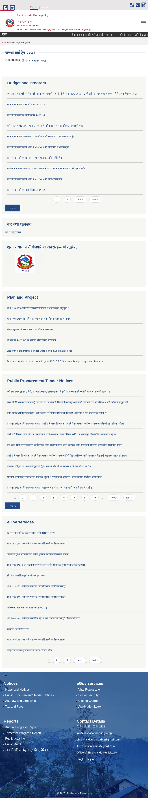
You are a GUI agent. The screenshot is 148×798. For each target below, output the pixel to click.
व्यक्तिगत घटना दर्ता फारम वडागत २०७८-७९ (27, 607)
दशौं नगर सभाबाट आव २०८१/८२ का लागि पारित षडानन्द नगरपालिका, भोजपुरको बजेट (45, 125)
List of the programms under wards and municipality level (39, 350)
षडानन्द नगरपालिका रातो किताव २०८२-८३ (26, 104)
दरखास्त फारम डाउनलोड (18, 628)
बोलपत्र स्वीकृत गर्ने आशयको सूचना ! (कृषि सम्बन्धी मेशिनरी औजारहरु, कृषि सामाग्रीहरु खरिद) (49, 466)
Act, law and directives (20, 701)
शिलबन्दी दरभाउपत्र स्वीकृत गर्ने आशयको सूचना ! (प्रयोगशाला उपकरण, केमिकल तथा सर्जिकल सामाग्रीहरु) (55, 477)
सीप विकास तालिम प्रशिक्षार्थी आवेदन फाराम (26, 575)
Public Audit (13, 744)
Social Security (88, 695)
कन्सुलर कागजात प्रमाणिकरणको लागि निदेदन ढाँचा (29, 650)
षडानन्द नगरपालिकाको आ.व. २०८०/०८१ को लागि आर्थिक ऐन (34, 157)
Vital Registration (89, 689)
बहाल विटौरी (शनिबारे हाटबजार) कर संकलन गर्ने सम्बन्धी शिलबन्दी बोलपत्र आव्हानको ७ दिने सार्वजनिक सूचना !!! (57, 412)
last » (95, 199)
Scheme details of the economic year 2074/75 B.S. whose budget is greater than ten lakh (57, 361)
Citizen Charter (88, 701)
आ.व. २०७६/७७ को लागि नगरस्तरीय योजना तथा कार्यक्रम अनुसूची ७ (38, 308)
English (34, 7)
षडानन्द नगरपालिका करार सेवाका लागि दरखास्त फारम (31, 532)
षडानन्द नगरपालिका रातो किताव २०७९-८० (26, 189)
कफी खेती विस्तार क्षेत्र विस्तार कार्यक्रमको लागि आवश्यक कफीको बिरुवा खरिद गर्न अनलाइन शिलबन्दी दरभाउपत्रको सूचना (61, 434)
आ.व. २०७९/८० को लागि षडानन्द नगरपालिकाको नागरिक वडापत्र (36, 596)
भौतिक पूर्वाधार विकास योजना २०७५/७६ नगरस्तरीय (30, 329)
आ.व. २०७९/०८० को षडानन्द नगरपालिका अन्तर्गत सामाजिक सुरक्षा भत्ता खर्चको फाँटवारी (46, 564)
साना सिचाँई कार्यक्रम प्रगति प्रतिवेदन (26, 750)
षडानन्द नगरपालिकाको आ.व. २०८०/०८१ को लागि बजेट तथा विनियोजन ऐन (40, 136)
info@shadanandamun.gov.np (94, 733)
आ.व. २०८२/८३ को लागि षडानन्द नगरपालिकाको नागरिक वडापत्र (36, 543)
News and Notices (17, 689)
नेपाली (45, 7)
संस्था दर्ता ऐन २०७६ (36, 60)
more (13, 208)
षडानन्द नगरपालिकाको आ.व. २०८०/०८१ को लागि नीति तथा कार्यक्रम (38, 147)
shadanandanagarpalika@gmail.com (98, 739)
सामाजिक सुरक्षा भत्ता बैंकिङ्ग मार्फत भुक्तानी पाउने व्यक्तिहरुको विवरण (38, 554)
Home (5, 42)
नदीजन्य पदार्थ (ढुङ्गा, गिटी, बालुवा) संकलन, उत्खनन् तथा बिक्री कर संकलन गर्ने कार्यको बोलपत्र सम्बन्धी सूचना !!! (58, 391)
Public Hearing (15, 738)
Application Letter (90, 706)
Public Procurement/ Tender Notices (29, 695)
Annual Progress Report (21, 727)
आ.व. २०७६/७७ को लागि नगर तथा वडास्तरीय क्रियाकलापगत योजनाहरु (39, 318)
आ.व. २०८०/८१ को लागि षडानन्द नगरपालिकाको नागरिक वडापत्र (36, 586)
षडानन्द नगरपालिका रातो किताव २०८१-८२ (26, 115)
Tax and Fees (14, 706)
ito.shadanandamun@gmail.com (96, 746)
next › (80, 199)
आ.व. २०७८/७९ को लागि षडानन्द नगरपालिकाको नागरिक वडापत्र (36, 639)
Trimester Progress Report (23, 733)
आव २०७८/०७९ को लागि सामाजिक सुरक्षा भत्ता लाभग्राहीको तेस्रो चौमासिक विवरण (43, 618)
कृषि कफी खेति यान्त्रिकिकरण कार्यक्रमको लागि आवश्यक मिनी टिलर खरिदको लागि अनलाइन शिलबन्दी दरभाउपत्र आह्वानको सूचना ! (65, 444)
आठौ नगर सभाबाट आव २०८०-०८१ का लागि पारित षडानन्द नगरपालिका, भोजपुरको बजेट (46, 168)
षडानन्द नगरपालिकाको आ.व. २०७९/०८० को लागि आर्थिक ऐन (34, 179)
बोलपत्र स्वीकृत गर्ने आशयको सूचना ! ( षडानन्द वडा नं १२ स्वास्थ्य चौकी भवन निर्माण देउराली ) (49, 487)
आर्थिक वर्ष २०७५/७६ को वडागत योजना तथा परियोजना (31, 340)
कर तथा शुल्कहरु (13, 232)
